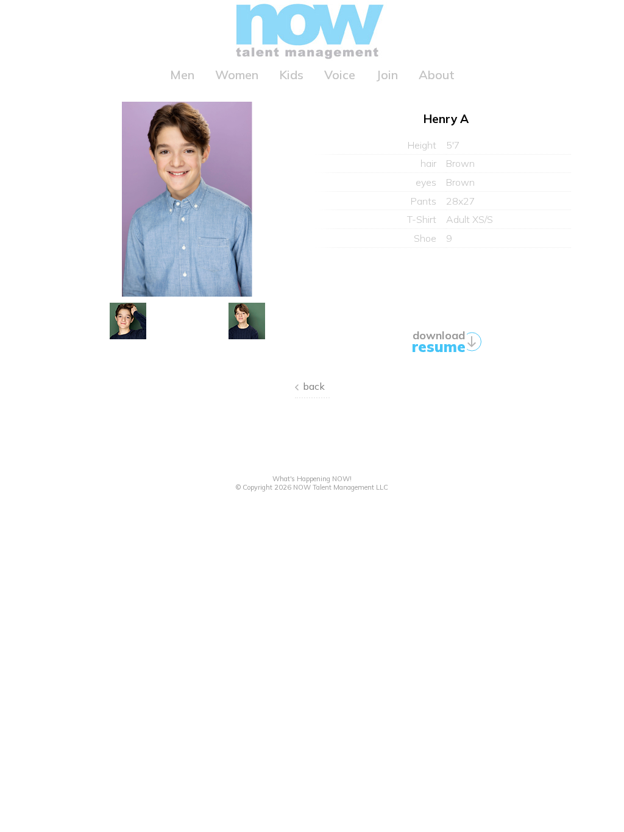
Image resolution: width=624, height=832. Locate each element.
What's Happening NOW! (312, 478)
